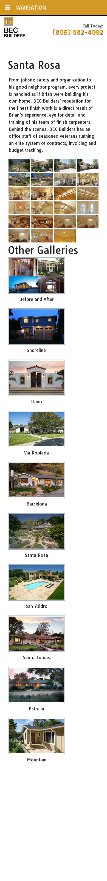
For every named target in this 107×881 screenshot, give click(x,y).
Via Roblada (36, 453)
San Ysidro (36, 606)
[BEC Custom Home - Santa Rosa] (19, 171)
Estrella (36, 708)
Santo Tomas (36, 657)
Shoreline (36, 350)
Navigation (30, 7)
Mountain (36, 760)
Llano (36, 401)
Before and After (36, 299)
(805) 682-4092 (77, 32)
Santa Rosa (36, 555)
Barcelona (36, 504)
